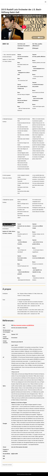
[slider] (13, 224)
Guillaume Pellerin (28, 474)
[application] (9, 224)
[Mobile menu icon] (45, 2)
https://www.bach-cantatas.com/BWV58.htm (24, 325)
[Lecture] (4, 224)
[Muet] (12, 224)
